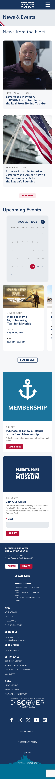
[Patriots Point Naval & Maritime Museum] (27, 5)
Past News (27, 196)
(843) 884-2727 (12, 637)
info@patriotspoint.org (16, 640)
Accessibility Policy (27, 742)
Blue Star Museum (13, 625)
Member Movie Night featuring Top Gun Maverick (19, 320)
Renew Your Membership (16, 665)
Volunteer (10, 674)
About (8, 608)
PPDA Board (10, 621)
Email (10, 519)
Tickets (12, 566)
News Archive (11, 685)
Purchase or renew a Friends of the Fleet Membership (24, 432)
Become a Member (13, 661)
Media (8, 681)
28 (32, 266)
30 (43, 266)
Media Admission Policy (16, 694)
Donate (26, 566)
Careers (9, 616)
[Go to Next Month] (43, 222)
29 (38, 266)
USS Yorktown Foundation (18, 670)
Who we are (11, 612)
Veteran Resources (27, 763)
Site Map (27, 753)
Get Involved (12, 657)
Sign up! (12, 533)
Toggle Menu (48, 5)
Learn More (14, 447)
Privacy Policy (27, 732)
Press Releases (12, 689)
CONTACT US (11, 632)
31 (12, 275)
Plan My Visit (27, 360)
